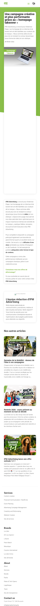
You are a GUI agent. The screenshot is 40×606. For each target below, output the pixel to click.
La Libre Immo (8, 554)
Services (6, 570)
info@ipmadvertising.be (11, 605)
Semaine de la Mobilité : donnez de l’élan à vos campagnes (19, 361)
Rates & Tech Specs (10, 581)
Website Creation (9, 515)
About (6, 566)
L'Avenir (6, 539)
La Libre (6, 531)
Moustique (7, 546)
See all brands (8, 558)
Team (6, 589)
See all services (9, 519)
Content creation (9, 496)
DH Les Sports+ (9, 535)
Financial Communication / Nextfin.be (16, 500)
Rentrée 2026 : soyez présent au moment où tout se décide (18, 411)
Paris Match (8, 542)
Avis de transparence (10, 593)
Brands (6, 574)
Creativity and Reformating (12, 511)
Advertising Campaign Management (15, 507)
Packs (6, 578)
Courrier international (10, 550)
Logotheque (7, 585)
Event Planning (8, 504)
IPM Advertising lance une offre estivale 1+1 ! (17, 460)
